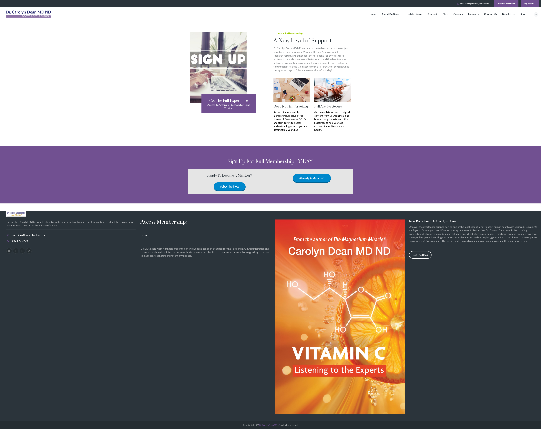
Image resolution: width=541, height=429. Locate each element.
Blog (445, 14)
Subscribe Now (229, 186)
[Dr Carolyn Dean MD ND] (28, 14)
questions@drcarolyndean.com (474, 3)
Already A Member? (311, 178)
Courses (458, 14)
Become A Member (506, 3)
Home (373, 14)
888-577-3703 (20, 240)
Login (144, 235)
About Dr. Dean (390, 14)
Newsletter (508, 14)
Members (473, 14)
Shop (523, 14)
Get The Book (420, 254)
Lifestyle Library (413, 14)
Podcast (432, 14)
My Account (530, 3)
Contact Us (490, 14)
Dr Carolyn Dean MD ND (270, 425)
